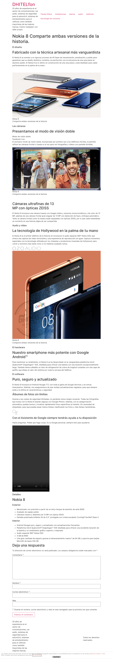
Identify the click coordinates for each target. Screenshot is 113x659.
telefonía (89, 14)
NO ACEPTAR (37, 655)
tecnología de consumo (50, 18)
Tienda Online (46, 14)
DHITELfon (23, 4)
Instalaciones (60, 14)
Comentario (18, 555)
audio (80, 14)
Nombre (16, 583)
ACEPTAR (56, 657)
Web (14, 601)
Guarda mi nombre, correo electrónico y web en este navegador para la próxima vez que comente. (55, 609)
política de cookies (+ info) (97, 653)
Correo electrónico (21, 592)
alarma (72, 14)
